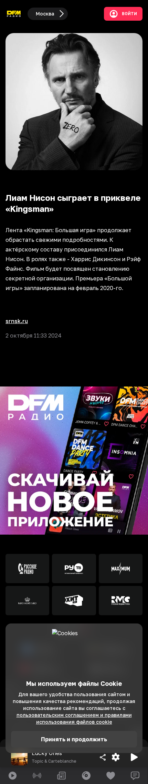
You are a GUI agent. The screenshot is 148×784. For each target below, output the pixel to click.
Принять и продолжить (74, 739)
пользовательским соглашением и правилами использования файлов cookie (74, 718)
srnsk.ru (17, 321)
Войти (129, 13)
